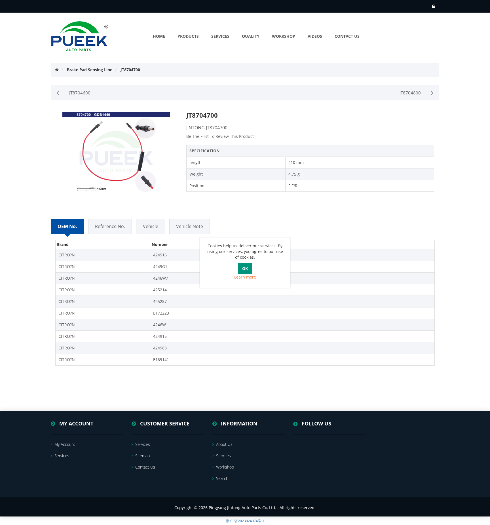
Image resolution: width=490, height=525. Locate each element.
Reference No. (110, 226)
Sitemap (142, 455)
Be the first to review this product (220, 136)
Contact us (145, 467)
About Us (224, 444)
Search (222, 478)
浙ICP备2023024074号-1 (245, 520)
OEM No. (67, 226)
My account (64, 444)
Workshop (225, 467)
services (61, 455)
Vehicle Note (189, 226)
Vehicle (150, 226)
